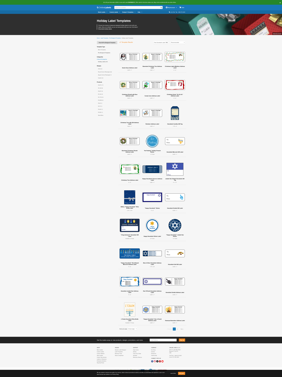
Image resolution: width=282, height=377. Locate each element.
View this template (277, 33)
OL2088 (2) (100, 100)
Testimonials (154, 355)
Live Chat (173, 12)
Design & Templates (127, 12)
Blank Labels (101, 12)
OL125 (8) (100, 88)
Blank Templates (102, 49)
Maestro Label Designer (120, 350)
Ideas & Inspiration (119, 355)
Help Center (136, 350)
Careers (153, 351)
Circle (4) (100, 69)
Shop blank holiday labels (105, 29)
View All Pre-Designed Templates (107, 42)
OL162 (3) (100, 94)
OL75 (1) (100, 106)
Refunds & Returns (137, 357)
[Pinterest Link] (160, 361)
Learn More (173, 373)
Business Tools (118, 353)
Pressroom (153, 353)
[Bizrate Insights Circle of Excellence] (155, 368)
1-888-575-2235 (181, 12)
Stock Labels (100, 355)
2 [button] (177, 329)
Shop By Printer (100, 362)
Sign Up (182, 340)
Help (139, 12)
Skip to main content (5, 1)
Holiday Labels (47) (103, 61)
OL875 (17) (100, 85)
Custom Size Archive (101, 357)
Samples (135, 355)
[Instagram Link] (155, 361)
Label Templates (104, 38)
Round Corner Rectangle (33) (105, 72)
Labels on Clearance (101, 359)
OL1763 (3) (100, 97)
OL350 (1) (100, 112)
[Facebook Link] (152, 361)
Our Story (153, 350)
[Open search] (161, 7)
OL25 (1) (100, 103)
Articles (134, 351)
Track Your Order (137, 353)
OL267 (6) (100, 91)
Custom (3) (100, 78)
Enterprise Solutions (101, 361)
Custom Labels (114, 12)
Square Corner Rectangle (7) (105, 75)
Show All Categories (102, 59)
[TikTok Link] (157, 361)
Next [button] (182, 329)
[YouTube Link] (162, 361)
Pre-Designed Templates (115, 38)
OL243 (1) (100, 109)
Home (98, 38)
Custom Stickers (100, 353)
